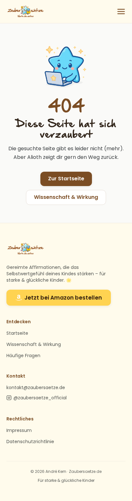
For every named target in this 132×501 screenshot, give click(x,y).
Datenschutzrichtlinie (30, 441)
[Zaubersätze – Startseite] (25, 11)
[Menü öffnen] (121, 11)
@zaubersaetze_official (40, 398)
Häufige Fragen (23, 355)
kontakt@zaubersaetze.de (35, 387)
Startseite (17, 333)
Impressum (19, 430)
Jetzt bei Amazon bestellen (63, 297)
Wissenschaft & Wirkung (66, 197)
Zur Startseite (66, 178)
